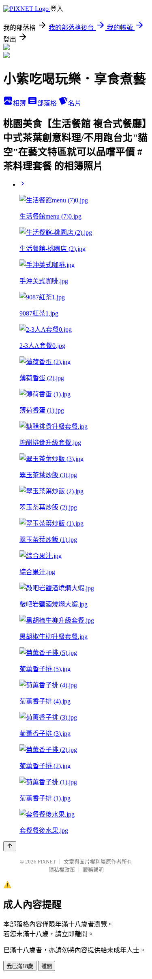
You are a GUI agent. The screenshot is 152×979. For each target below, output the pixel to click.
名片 (74, 103)
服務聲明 (93, 870)
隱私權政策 (62, 870)
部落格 (47, 103)
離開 (46, 966)
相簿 (20, 103)
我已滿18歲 (19, 966)
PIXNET (47, 862)
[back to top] (9, 846)
